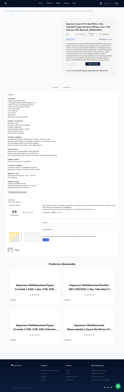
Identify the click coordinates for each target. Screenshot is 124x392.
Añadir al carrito (93, 64)
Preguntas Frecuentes (71, 376)
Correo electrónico (47, 229)
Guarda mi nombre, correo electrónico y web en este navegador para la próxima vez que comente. (70, 236)
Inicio (6, 11)
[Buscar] (117, 4)
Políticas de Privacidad (97, 376)
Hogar (89, 70)
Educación (78, 70)
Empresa (17, 11)
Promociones (69, 379)
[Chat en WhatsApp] (118, 386)
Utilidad (58, 3)
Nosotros (68, 370)
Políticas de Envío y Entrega (99, 370)
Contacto (66, 3)
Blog (67, 373)
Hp (74, 70)
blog (74, 3)
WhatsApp (43, 376)
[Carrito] (101, 4)
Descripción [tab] (55, 87)
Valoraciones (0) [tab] (67, 87)
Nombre (45, 222)
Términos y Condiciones (98, 373)
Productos (49, 3)
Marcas (41, 3)
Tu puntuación (46, 212)
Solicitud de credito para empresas (50, 370)
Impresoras (95, 70)
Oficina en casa (103, 70)
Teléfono (43, 379)
